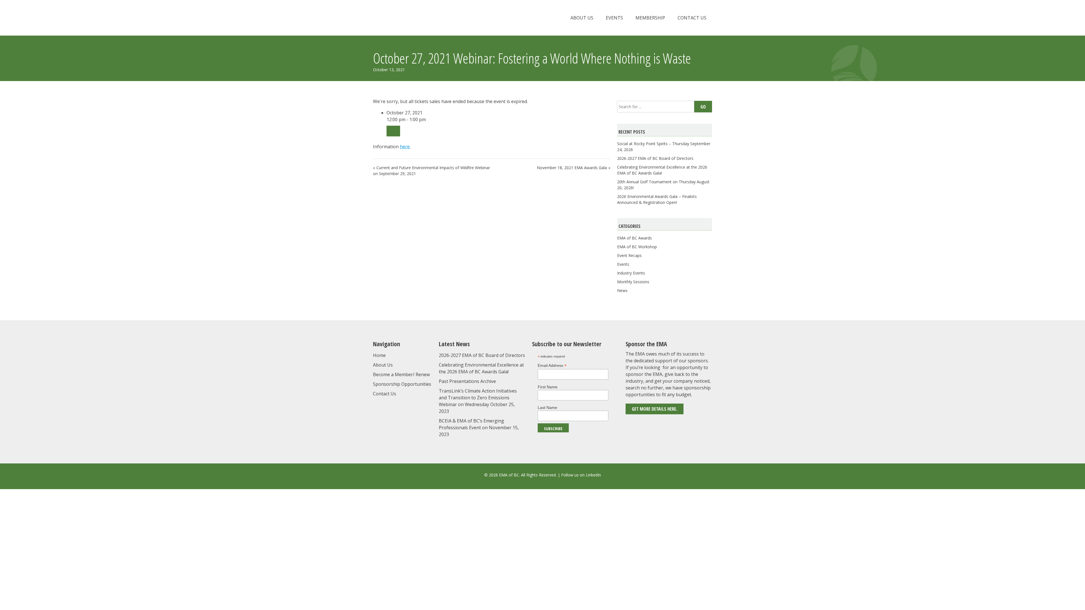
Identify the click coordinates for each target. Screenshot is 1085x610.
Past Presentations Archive (467, 381)
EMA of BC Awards (634, 238)
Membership (650, 18)
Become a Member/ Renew (401, 374)
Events (614, 18)
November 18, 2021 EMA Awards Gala (572, 167)
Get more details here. (654, 409)
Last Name (547, 407)
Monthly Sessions (633, 281)
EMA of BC (422, 18)
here (405, 146)
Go (703, 107)
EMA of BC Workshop (637, 246)
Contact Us (692, 18)
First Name (547, 387)
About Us (581, 18)
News (622, 290)
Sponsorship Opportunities (402, 384)
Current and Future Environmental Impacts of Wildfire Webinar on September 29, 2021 (431, 170)
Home (379, 355)
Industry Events (631, 273)
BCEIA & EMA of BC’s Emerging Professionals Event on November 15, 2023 (479, 427)
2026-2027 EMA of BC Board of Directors (655, 158)
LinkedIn (593, 475)
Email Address (552, 365)
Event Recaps (629, 255)
